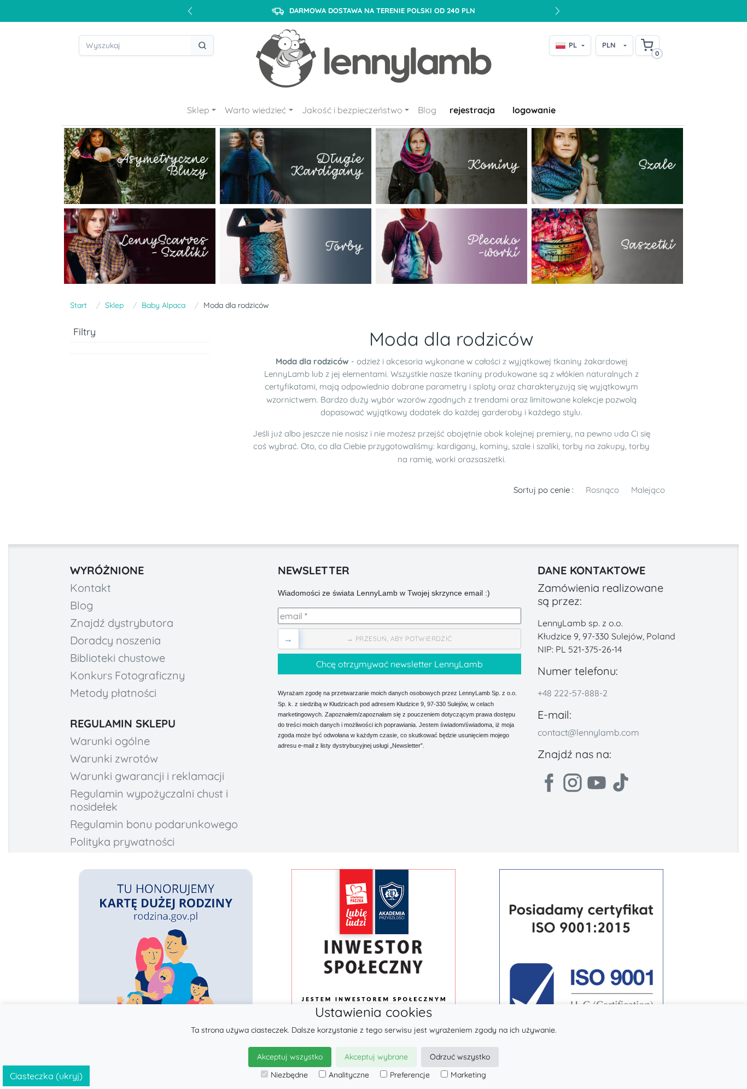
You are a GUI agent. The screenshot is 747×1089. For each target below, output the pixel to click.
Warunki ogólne (110, 741)
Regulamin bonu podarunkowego (154, 824)
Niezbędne (289, 1075)
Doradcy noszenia (115, 640)
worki (445, 459)
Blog (427, 109)
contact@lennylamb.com (588, 732)
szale (521, 446)
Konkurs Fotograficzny (127, 675)
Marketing (468, 1075)
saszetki (489, 459)
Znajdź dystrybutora (121, 623)
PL (573, 44)
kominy (494, 446)
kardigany (456, 446)
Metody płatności (113, 693)
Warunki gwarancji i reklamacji (147, 776)
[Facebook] (548, 782)
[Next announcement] (557, 11)
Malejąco (648, 490)
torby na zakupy (593, 446)
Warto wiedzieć (255, 109)
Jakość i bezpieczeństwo (352, 109)
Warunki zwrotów (114, 758)
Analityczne (349, 1075)
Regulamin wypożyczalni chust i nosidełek (149, 800)
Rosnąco (602, 490)
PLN (609, 44)
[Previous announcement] (190, 11)
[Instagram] (572, 782)
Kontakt (90, 588)
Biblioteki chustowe (117, 658)
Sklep (198, 109)
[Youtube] (597, 782)
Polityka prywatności (122, 841)
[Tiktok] (621, 782)
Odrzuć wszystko (460, 1057)
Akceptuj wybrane (376, 1057)
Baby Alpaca (163, 305)
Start (78, 305)
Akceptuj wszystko (290, 1057)
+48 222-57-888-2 (573, 693)
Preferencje (410, 1075)
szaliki (547, 446)
